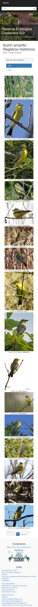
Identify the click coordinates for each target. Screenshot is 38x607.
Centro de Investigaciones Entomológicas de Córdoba (19, 576)
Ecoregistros (6, 580)
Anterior (9, 532)
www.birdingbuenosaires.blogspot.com (14, 603)
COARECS (5, 578)
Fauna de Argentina (8, 584)
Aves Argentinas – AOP (9, 570)
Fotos (9, 66)
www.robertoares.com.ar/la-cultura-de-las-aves (17, 605)
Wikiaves (5, 597)
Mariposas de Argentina (9, 588)
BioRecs (4, 574)
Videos (10, 70)
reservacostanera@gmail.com (21, 547)
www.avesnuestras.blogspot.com (12, 601)
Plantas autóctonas (8, 590)
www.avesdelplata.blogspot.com (12, 599)
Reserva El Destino (8, 595)
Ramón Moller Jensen (9, 592)
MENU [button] (6, 3)
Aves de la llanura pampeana (11, 572)
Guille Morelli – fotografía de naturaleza (14, 586)
